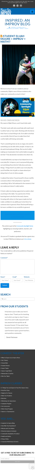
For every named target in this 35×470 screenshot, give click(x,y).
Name (3, 277)
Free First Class (5, 390)
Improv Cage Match (6, 371)
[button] (32, 12)
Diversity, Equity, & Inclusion (8, 431)
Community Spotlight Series (24, 226)
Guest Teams (5, 368)
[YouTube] (17, 5)
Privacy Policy (5, 439)
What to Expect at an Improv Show (10, 357)
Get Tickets (4, 360)
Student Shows (5, 365)
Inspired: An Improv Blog (8, 423)
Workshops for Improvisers (8, 401)
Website (27, 277)
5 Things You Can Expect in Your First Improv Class (14, 387)
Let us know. (27, 239)
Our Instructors (5, 406)
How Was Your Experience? (8, 425)
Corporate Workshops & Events (9, 441)
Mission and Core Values (7, 428)
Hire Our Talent (5, 376)
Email (15, 277)
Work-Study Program (7, 409)
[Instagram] (21, 5)
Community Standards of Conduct (10, 433)
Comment (4, 258)
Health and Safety (6, 436)
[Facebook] (14, 5)
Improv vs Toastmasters (7, 411)
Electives (3, 398)
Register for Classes (6, 393)
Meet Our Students (6, 395)
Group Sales (4, 363)
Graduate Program (6, 403)
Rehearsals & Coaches (7, 373)
